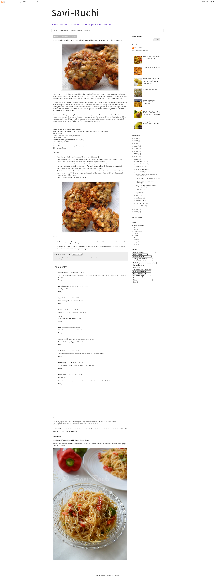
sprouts (94, 257)
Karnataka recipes (80, 257)
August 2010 (140, 172)
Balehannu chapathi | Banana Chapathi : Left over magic (150, 101)
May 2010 (139, 195)
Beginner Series (139, 225)
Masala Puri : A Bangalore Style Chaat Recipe (151, 57)
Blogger (116, 576)
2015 (136, 146)
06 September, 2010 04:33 (71, 351)
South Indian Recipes (138, 238)
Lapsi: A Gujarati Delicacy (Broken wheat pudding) (146, 186)
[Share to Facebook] (79, 254)
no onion (137, 244)
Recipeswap (62, 363)
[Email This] (73, 254)
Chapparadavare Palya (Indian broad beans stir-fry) (151, 90)
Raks (59, 327)
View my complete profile (140, 51)
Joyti (59, 351)
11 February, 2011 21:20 (74, 374)
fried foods (71, 257)
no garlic (88, 257)
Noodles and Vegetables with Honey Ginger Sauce (71, 440)
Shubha (71, 111)
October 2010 (140, 167)
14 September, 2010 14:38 (75, 363)
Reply (60, 280)
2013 (136, 151)
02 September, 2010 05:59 (71, 327)
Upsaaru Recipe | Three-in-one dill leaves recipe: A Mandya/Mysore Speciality (151, 112)
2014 (136, 149)
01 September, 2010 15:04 (71, 310)
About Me (87, 30)
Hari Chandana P (63, 286)
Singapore (62, 259)
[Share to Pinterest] (81, 254)
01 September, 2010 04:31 (79, 286)
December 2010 (141, 161)
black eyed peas (63, 257)
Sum (59, 298)
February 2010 (141, 203)
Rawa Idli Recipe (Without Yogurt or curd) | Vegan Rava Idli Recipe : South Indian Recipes (151, 80)
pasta (63, 104)
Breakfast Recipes (76, 30)
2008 (136, 212)
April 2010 (139, 198)
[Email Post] (69, 254)
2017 (136, 141)
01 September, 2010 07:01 (71, 298)
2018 (136, 138)
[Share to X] (77, 254)
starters (99, 257)
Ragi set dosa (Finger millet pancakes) (147, 178)
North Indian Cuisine (138, 232)
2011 (136, 156)
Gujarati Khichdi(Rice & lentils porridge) (144, 181)
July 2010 (139, 193)
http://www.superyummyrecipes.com (70, 318)
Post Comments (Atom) (69, 431)
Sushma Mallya (63, 272)
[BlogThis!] (75, 254)
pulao (55, 104)
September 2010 (141, 169)
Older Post (123, 428)
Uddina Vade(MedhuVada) (151, 67)
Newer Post (57, 428)
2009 (136, 209)
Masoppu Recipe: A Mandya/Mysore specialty (151, 122)
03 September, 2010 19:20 (85, 339)
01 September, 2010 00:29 (77, 272)
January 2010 (140, 206)
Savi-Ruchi (75, 12)
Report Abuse (137, 217)
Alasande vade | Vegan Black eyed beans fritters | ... (146, 175)
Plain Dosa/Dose (140, 189)
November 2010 (141, 164)
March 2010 (140, 201)
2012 (136, 154)
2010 (136, 159)
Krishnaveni (62, 374)
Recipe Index (64, 30)
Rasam (136, 236)
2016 (136, 143)
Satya (60, 310)
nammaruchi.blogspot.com (66, 339)
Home (55, 30)
